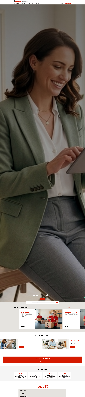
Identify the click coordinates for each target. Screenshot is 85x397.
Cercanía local (22, 393)
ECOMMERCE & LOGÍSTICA (23, 3)
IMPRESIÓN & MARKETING (31, 3)
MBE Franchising (62, 3)
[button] (2, 153)
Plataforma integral (23, 390)
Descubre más (23, 326)
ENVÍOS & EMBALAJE (16, 3)
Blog (38, 3)
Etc (36, 3)
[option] (42, 344)
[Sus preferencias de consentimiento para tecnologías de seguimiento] (84, 297)
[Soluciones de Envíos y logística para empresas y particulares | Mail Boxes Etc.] (17, 1)
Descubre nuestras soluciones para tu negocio (42, 361)
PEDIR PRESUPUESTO (68, 3)
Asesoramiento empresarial (24, 396)
